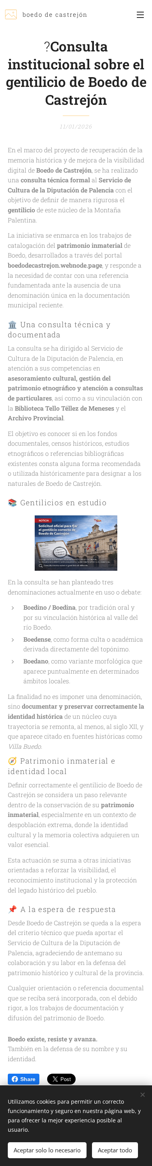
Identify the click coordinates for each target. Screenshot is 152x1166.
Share (27, 1079)
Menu (140, 14)
